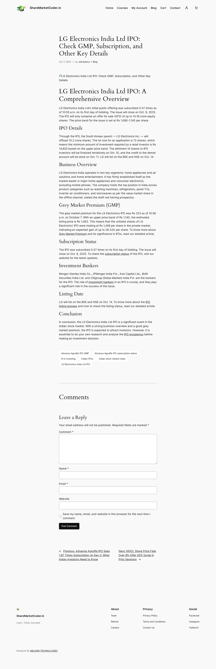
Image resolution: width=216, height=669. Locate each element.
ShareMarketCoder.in (45, 8)
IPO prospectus (133, 334)
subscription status (117, 253)
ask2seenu (84, 61)
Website (64, 498)
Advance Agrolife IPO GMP (75, 353)
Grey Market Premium (73, 233)
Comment (66, 432)
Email (63, 483)
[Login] (186, 8)
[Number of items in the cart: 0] (196, 8)
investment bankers (101, 282)
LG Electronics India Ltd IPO (75, 364)
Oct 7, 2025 (65, 61)
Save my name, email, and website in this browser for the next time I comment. (106, 516)
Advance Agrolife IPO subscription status (116, 353)
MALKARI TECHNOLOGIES (44, 650)
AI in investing (68, 358)
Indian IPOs (87, 358)
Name (64, 468)
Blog (95, 61)
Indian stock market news (112, 358)
